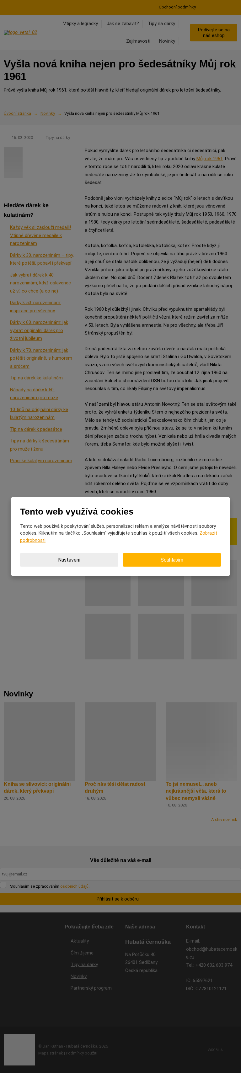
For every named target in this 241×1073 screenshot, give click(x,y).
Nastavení (69, 560)
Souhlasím (172, 560)
